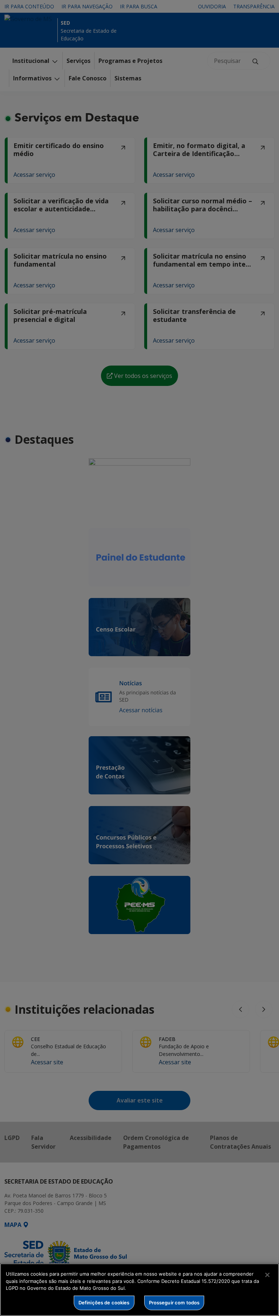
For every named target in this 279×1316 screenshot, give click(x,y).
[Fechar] (267, 1275)
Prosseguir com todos (174, 1302)
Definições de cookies (104, 1302)
